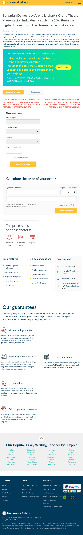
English (11, 450)
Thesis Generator (49, 493)
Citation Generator (49, 489)
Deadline (9, 137)
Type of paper (11, 118)
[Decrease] (63, 192)
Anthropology (52, 457)
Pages (8, 147)
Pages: (62, 188)
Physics (72, 450)
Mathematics (51, 455)
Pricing (4, 496)
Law (11, 460)
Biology (72, 457)
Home (4, 485)
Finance (51, 462)
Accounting (72, 462)
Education (71, 455)
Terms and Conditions (30, 485)
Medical (51, 460)
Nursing (72, 464)
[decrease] (9, 151)
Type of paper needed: (14, 188)
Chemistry (11, 462)
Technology (52, 450)
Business (11, 452)
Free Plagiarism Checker (51, 485)
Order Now (68, 3)
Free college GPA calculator (52, 507)
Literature (31, 460)
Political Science (31, 462)
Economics (11, 464)
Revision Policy (27, 493)
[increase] (19, 151)
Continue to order (13, 92)
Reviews (5, 500)
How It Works (6, 493)
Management (31, 452)
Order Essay (63, 67)
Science (72, 460)
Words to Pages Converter (52, 496)
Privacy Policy (27, 489)
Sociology (31, 457)
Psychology (31, 450)
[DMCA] (70, 497)
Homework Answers (10, 31)
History (11, 455)
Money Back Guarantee (30, 496)
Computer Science (31, 464)
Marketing (72, 452)
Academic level (11, 127)
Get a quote (35, 92)
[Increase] (74, 192)
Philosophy (11, 457)
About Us (5, 489)
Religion (31, 455)
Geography (52, 464)
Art (51, 452)
